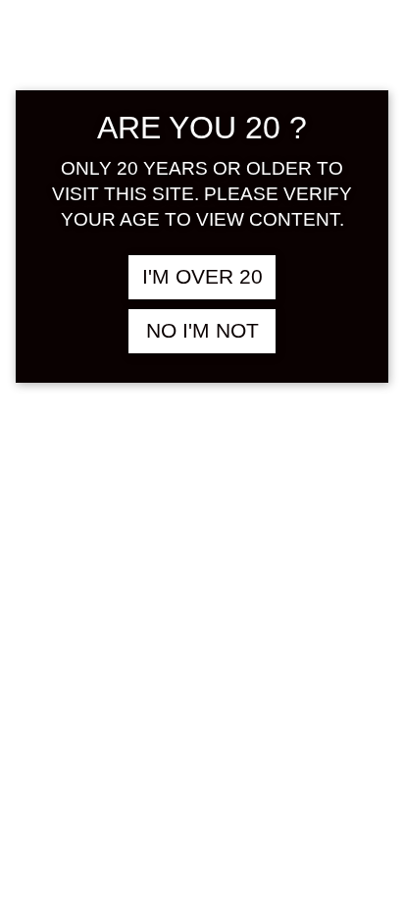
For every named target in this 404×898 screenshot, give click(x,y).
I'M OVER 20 (202, 277)
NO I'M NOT (202, 331)
